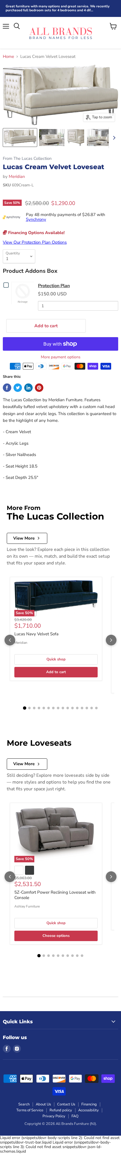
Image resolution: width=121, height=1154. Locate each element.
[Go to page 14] (87, 708)
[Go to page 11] (72, 708)
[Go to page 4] (39, 708)
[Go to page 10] (67, 708)
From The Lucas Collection (27, 158)
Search (24, 1104)
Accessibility (88, 1110)
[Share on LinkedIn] (28, 387)
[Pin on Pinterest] (39, 387)
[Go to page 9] (63, 708)
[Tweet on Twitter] (18, 387)
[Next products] (111, 640)
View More (24, 538)
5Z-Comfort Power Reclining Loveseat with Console (55, 895)
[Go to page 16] (96, 708)
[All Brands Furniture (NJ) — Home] (60, 33)
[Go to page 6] (48, 708)
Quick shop (56, 659)
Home (8, 56)
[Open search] (17, 26)
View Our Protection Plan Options (35, 242)
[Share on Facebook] (7, 387)
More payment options (60, 357)
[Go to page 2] (29, 708)
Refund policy (61, 1110)
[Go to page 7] (53, 708)
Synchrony (36, 219)
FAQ (75, 1116)
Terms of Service (29, 1110)
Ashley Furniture (27, 906)
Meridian (17, 176)
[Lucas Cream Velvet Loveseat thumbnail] (20, 137)
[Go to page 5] (43, 708)
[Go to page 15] (91, 708)
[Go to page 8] (58, 708)
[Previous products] (10, 640)
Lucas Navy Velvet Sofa (36, 634)
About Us (43, 1104)
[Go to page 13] (82, 708)
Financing (89, 1104)
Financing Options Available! (36, 232)
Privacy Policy (53, 1116)
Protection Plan (54, 286)
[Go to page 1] (24, 708)
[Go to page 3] (34, 708)
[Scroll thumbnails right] (113, 137)
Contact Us (66, 1104)
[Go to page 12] (77, 708)
